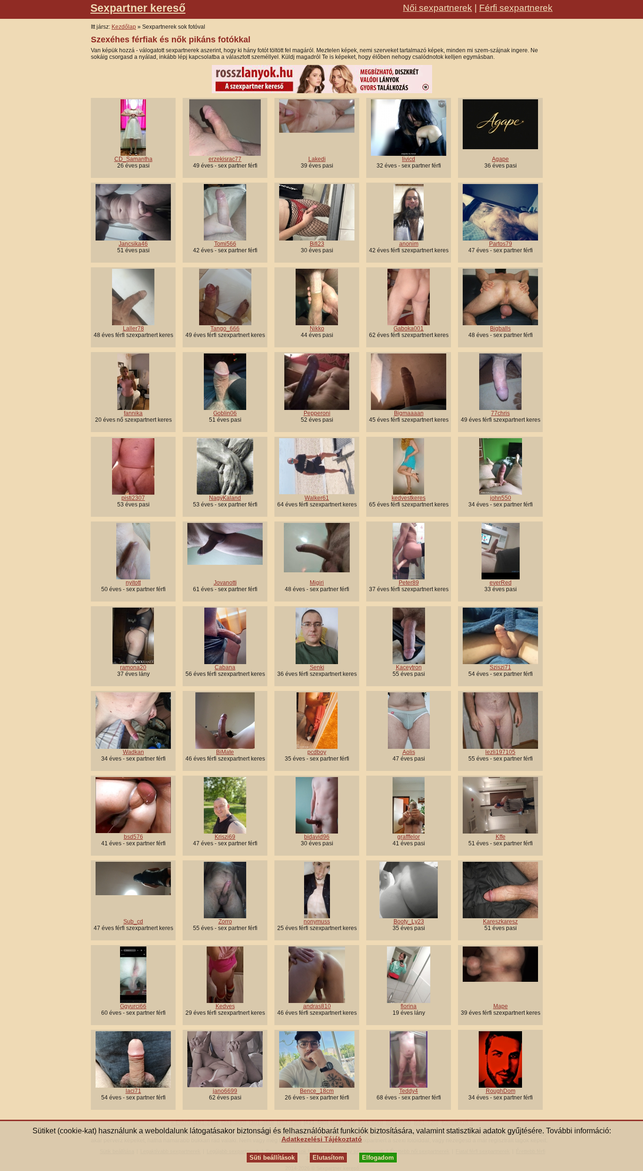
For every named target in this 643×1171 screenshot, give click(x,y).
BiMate (225, 752)
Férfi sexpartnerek (516, 8)
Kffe (501, 837)
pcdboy (316, 752)
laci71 (133, 1091)
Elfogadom (378, 1157)
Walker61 (317, 498)
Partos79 (500, 244)
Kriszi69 (225, 837)
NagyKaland (225, 498)
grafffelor (408, 837)
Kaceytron (409, 667)
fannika (133, 413)
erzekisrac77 (225, 159)
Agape (500, 159)
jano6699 (225, 1091)
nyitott (133, 582)
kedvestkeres (409, 498)
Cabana (225, 667)
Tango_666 (225, 328)
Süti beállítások (272, 1157)
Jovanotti (225, 582)
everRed (501, 582)
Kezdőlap (124, 27)
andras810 (317, 1006)
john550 (500, 498)
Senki (317, 667)
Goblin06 (225, 413)
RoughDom (500, 1091)
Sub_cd (133, 921)
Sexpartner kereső (137, 8)
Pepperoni (317, 413)
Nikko (317, 328)
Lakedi (317, 159)
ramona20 (133, 667)
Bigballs (500, 328)
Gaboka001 (409, 328)
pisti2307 (133, 498)
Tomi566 (225, 244)
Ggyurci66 (133, 1006)
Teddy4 (408, 1091)
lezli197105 (500, 752)
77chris (500, 413)
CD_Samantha (133, 159)
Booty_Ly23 (409, 921)
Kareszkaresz (500, 921)
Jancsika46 (133, 244)
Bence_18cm (317, 1091)
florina (409, 1006)
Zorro (225, 921)
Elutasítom (328, 1157)
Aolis (408, 752)
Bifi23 (317, 244)
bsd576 (133, 837)
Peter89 (409, 582)
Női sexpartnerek (437, 8)
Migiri (317, 582)
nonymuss (317, 921)
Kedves (225, 1006)
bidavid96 (317, 837)
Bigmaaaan (409, 413)
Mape (500, 1006)
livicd (408, 159)
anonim (408, 244)
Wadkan (133, 752)
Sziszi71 (500, 667)
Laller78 (133, 328)
